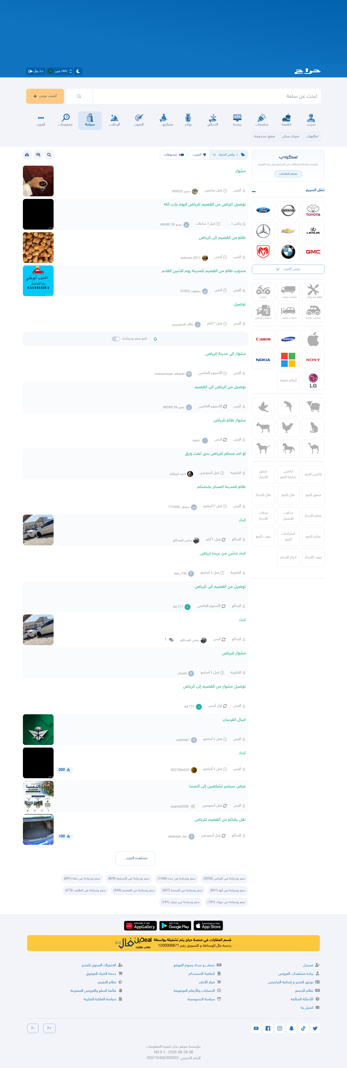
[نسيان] (288, 210)
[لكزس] (313, 231)
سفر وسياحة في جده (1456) (176, 879)
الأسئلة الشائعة (302, 999)
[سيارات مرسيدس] (263, 231)
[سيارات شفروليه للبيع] (288, 231)
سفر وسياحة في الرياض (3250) (224, 879)
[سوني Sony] (313, 360)
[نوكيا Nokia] (263, 360)
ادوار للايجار (288, 557)
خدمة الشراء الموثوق (101, 974)
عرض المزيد (291, 269)
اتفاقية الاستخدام (202, 974)
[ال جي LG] (313, 380)
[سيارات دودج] (263, 252)
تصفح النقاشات (288, 174)
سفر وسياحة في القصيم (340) (134, 890)
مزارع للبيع (313, 536)
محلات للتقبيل (288, 516)
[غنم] (313, 407)
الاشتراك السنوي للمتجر (99, 965)
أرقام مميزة (288, 380)
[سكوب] (38, 155)
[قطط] (313, 427)
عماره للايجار (313, 516)
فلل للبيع (288, 495)
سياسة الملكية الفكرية (100, 999)
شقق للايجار (263, 474)
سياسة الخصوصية (201, 999)
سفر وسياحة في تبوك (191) (226, 902)
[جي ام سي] (313, 252)
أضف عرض (48, 96)
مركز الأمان (207, 982)
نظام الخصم (304, 991)
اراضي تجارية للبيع (288, 474)
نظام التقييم (107, 982)
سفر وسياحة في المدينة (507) (182, 890)
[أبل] (313, 448)
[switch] (116, 338)
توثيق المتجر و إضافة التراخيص (290, 982)
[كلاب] (263, 448)
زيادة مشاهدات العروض (295, 974)
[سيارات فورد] (263, 210)
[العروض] (27, 154)
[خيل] (288, 448)
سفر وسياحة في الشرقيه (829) (128, 879)
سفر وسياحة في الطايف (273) (85, 890)
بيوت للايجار (313, 557)
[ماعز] (263, 427)
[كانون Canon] (263, 339)
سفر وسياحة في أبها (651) (227, 890)
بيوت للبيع (263, 536)
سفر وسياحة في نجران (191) (180, 902)
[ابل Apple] (313, 339)
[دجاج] (288, 427)
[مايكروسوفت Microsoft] (288, 360)
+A (49, 1028)
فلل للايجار (263, 495)
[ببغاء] (288, 407)
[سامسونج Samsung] (288, 339)
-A (33, 1028)
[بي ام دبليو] (288, 252)
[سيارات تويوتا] (313, 210)
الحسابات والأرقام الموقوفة (194, 991)
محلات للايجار (263, 516)
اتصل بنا (307, 1008)
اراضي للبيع (313, 474)
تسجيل (308, 965)
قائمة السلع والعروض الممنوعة (93, 991)
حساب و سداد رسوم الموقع (194, 965)
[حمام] (263, 407)
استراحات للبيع (288, 537)
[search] (79, 96)
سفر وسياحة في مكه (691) (82, 879)
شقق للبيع (313, 495)
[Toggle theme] (78, 71)
